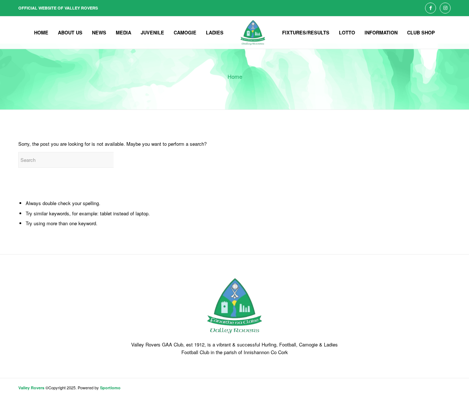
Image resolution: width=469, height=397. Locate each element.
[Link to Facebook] (430, 8)
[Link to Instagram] (445, 8)
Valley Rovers (31, 387)
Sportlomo (110, 387)
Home (235, 76)
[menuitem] (41, 32)
